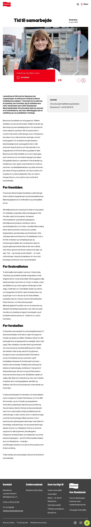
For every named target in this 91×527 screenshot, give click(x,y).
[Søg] (78, 4)
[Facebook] (75, 522)
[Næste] (83, 80)
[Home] (7, 4)
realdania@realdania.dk (13, 511)
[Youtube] (80, 522)
